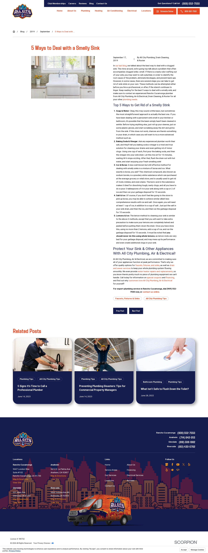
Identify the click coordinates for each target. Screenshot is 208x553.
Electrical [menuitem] (131, 11)
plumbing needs (130, 99)
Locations (109, 480)
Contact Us (101, 3)
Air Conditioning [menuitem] (115, 11)
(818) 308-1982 (187, 442)
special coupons (154, 277)
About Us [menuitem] (71, 11)
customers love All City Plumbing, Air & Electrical (150, 280)
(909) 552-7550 (191, 3)
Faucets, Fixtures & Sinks (127, 298)
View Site (17, 482)
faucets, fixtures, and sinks (147, 265)
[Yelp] (189, 464)
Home (107, 465)
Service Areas (111, 470)
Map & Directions (20, 479)
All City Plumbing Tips (156, 298)
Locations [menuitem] (146, 11)
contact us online (151, 292)
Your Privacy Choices (41, 543)
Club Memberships (57, 3)
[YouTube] (177, 464)
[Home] (22, 11)
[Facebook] (172, 464)
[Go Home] (14, 31)
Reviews (83, 3)
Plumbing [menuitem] (85, 11)
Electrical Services (135, 475)
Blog (91, 3)
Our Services (110, 475)
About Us (131, 465)
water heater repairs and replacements (155, 271)
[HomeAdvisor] (172, 470)
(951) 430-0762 (186, 446)
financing (170, 277)
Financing (131, 470)
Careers (72, 3)
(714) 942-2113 (187, 437)
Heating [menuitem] (98, 11)
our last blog (121, 65)
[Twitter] (183, 464)
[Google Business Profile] (166, 464)
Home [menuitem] (59, 11)
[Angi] (177, 470)
